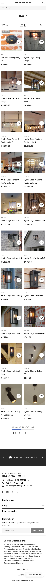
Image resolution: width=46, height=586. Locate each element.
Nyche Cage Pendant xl (11, 221)
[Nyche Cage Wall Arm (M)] (34, 241)
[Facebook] (2, 492)
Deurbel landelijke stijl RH (10, 59)
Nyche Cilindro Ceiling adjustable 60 (10, 413)
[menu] (2, 2)
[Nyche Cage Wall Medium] (34, 316)
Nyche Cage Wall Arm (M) (34, 258)
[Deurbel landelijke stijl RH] (11, 40)
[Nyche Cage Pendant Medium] (34, 81)
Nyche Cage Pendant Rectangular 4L (33, 140)
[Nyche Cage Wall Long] (11, 316)
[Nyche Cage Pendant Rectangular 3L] (11, 121)
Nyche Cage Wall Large (33, 296)
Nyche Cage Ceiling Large (32, 59)
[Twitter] (17, 492)
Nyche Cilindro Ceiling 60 (33, 372)
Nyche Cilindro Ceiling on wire (33, 413)
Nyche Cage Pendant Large (10, 100)
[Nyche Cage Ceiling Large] (34, 40)
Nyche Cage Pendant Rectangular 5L (10, 181)
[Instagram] (7, 492)
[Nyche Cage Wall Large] (34, 278)
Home (3, 8)
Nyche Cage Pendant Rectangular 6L (33, 181)
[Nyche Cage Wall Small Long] (11, 353)
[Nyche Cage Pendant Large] (11, 81)
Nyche (10, 8)
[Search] (43, 2)
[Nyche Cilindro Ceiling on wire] (34, 394)
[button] (21, 25)
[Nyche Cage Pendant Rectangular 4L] (34, 121)
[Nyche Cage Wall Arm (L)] (11, 241)
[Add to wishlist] (19, 42)
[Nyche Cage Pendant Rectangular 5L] (11, 162)
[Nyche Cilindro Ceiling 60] (34, 353)
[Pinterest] (12, 492)
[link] (23, 457)
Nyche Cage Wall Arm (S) (11, 296)
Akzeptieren (22, 569)
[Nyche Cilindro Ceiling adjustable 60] (11, 394)
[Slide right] (42, 457)
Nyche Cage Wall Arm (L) (11, 258)
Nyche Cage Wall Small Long (10, 372)
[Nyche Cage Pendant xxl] (34, 203)
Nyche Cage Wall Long (10, 333)
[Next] (33, 433)
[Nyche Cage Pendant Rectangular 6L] (34, 162)
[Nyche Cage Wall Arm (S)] (11, 278)
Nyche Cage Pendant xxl (34, 221)
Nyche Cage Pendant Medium (33, 100)
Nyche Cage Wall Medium (34, 333)
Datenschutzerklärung (13, 563)
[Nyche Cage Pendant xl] (11, 203)
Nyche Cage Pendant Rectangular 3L (10, 140)
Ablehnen (22, 575)
